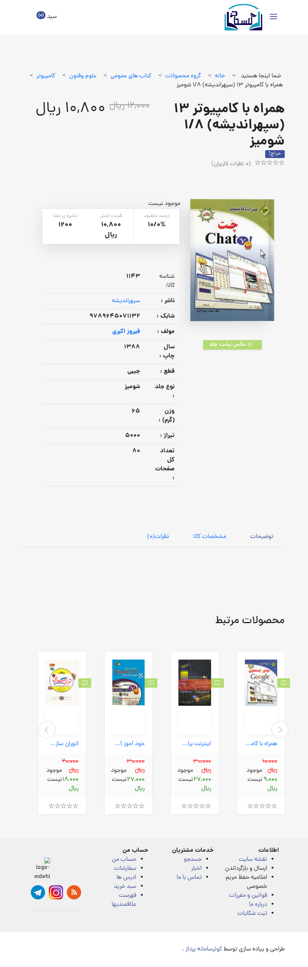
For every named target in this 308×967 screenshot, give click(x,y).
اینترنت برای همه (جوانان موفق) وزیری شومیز (194, 744)
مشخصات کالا (209, 536)
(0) (158, 536)
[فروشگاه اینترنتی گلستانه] (243, 17)
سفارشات (125, 868)
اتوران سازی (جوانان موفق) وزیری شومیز (62, 744)
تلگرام (38, 892)
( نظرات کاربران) (231, 164)
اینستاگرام (56, 892)
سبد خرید (125, 886)
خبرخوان (74, 892)
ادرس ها (126, 877)
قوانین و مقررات (248, 895)
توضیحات (261, 536)
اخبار (196, 868)
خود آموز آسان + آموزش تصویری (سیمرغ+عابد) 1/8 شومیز (128, 744)
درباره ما (258, 904)
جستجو (193, 859)
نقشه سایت (253, 859)
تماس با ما (189, 877)
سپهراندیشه (126, 301)
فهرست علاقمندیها (124, 900)
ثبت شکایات (252, 913)
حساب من (124, 859)
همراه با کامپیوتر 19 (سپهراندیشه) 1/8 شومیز (261, 744)
